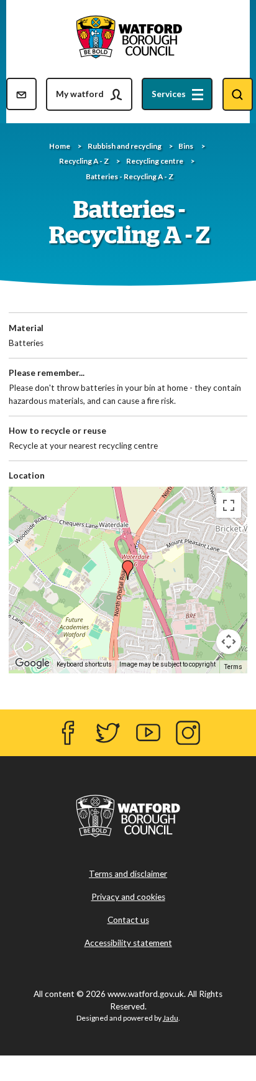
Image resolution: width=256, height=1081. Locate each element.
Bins (185, 146)
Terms (233, 666)
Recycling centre (154, 161)
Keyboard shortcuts (84, 664)
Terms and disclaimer (128, 874)
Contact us (128, 920)
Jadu (170, 1018)
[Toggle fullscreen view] (228, 505)
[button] (128, 569)
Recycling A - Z (84, 161)
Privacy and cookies (128, 897)
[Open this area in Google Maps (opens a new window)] (33, 663)
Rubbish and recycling (125, 146)
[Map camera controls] (228, 641)
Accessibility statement (128, 943)
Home (59, 146)
